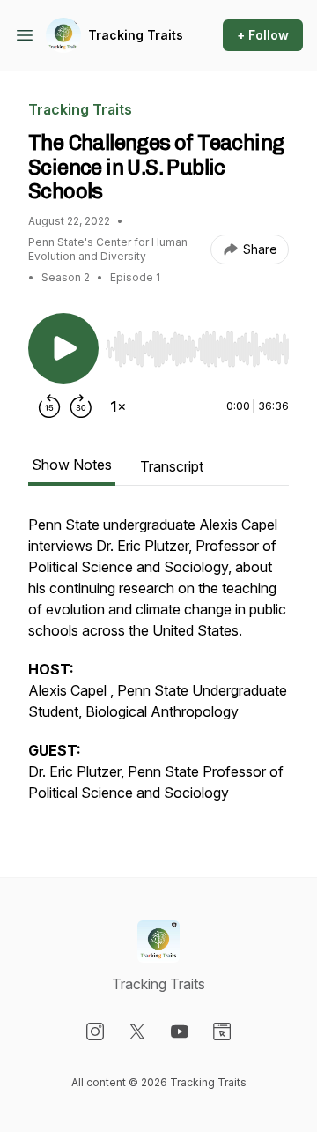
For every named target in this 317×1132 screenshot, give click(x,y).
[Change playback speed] (118, 406)
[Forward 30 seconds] (81, 406)
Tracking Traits (135, 34)
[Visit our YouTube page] (179, 1031)
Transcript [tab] (171, 466)
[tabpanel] (158, 667)
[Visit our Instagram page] (95, 1031)
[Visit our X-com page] (137, 1031)
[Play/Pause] (63, 348)
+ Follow (263, 34)
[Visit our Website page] (222, 1031)
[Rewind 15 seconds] (49, 406)
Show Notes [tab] (72, 464)
